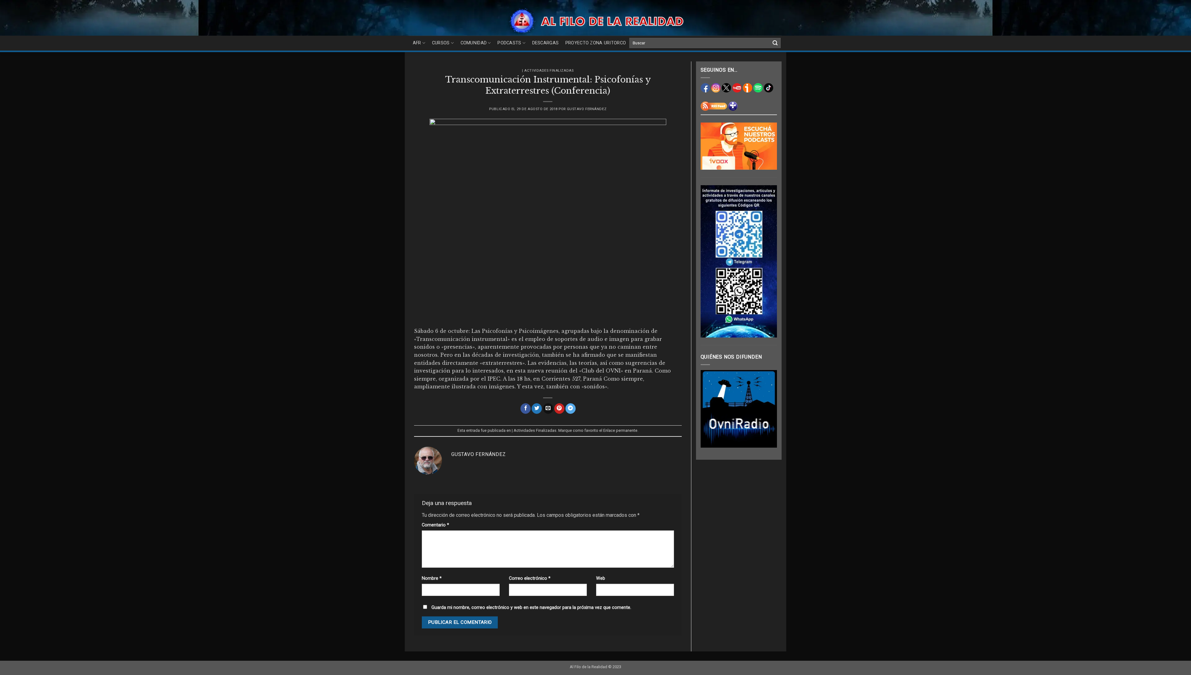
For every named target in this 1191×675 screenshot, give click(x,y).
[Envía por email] (548, 408)
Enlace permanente (620, 430)
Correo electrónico (530, 578)
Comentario (435, 525)
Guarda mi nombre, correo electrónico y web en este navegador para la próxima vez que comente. (531, 607)
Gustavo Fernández (587, 109)
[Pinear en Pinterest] (559, 408)
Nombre (432, 578)
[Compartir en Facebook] (525, 408)
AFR (417, 43)
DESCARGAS (545, 43)
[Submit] (775, 43)
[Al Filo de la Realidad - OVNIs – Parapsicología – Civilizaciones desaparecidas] (595, 21)
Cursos (441, 43)
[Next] (767, 409)
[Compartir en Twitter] (537, 408)
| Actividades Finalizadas (547, 71)
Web (600, 578)
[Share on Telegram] (570, 408)
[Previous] (710, 409)
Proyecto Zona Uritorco (595, 43)
